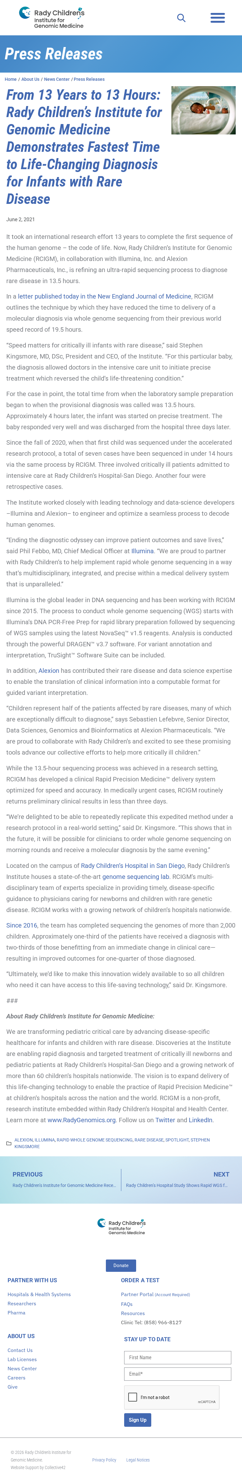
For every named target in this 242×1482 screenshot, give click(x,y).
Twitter (165, 1120)
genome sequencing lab (135, 876)
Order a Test (140, 1280)
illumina (45, 1139)
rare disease (149, 1139)
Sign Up (138, 1420)
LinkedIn (200, 1120)
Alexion (48, 670)
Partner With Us (32, 1280)
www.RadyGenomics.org (82, 1120)
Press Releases (89, 79)
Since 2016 (21, 925)
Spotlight (177, 1139)
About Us (21, 1336)
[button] (218, 17)
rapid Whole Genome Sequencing (95, 1139)
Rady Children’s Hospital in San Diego (133, 865)
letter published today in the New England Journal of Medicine (104, 296)
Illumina (142, 551)
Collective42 (55, 1467)
